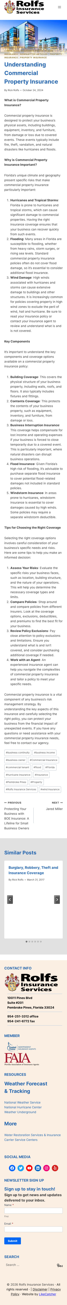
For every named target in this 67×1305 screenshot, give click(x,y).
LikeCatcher (47, 1294)
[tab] (26, 941)
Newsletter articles (34, 54)
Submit (12, 1241)
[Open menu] (59, 7)
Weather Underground (20, 1112)
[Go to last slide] (10, 899)
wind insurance (50, 789)
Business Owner (14, 47)
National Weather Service (22, 1102)
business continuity (18, 752)
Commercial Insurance (42, 47)
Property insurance (33, 57)
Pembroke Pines (16, 782)
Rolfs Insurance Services (21, 789)
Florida (50, 767)
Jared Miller (54, 806)
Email (8, 1223)
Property (36, 782)
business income (44, 752)
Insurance (41, 774)
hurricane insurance (18, 774)
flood (37, 767)
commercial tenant (17, 767)
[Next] (57, 899)
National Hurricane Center (23, 1107)
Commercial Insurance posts (23, 50)
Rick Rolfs (13, 90)
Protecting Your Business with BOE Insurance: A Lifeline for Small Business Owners (16, 815)
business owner (15, 760)
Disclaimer (40, 1289)
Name (9, 1205)
